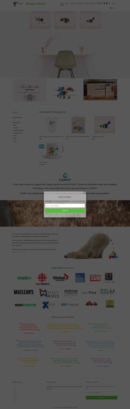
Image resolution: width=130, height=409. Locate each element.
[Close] (84, 192)
